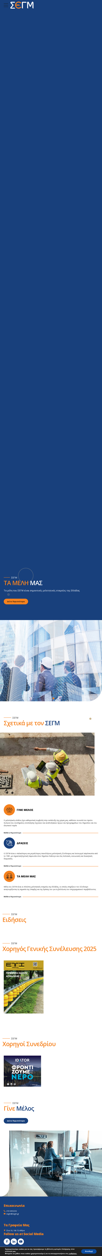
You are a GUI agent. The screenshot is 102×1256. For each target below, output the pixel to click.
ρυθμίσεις (73, 1254)
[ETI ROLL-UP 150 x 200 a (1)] (24, 986)
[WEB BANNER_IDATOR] (22, 1071)
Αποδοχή (89, 1251)
